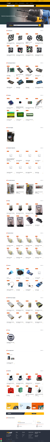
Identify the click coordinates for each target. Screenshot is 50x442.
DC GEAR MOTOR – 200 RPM (29, 245)
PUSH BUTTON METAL (37, 383)
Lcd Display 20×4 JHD (9, 119)
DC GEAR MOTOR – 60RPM (19, 257)
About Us (16, 3)
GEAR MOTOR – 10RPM (9, 257)
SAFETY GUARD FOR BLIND (29, 172)
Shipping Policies (30, 435)
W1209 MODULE (8, 75)
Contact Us (31, 3)
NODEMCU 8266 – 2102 (37, 75)
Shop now (39, 25)
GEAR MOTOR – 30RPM (28, 257)
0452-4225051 (36, 435)
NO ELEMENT (17, 395)
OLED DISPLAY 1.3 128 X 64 (10, 107)
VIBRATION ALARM (28, 160)
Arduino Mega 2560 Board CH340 (39, 87)
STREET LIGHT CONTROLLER (19, 172)
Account (27, 3)
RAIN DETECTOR (37, 172)
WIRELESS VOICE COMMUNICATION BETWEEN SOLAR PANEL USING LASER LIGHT (11, 159)
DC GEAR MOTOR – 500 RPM (10, 245)
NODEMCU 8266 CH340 (9, 87)
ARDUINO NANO (27, 87)
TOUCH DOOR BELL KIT (37, 160)
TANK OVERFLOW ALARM (9, 172)
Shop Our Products (21, 3)
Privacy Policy (30, 436)
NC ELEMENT (8, 395)
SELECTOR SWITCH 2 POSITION (19, 383)
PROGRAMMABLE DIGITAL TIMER (10, 342)
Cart (22, 436)
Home (13, 3)
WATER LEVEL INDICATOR (19, 160)
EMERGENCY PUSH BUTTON (29, 383)
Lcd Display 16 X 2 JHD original (29, 119)
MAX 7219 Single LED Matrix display (30, 107)
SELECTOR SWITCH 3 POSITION (10, 383)
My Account (23, 434)
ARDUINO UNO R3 (18, 87)
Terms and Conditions (31, 434)
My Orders (23, 435)
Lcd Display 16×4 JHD (18, 119)
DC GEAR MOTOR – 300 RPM (19, 245)
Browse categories (10, 5)
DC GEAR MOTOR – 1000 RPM (38, 245)
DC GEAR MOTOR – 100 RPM (38, 257)
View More (41, 30)
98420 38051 (36, 436)
